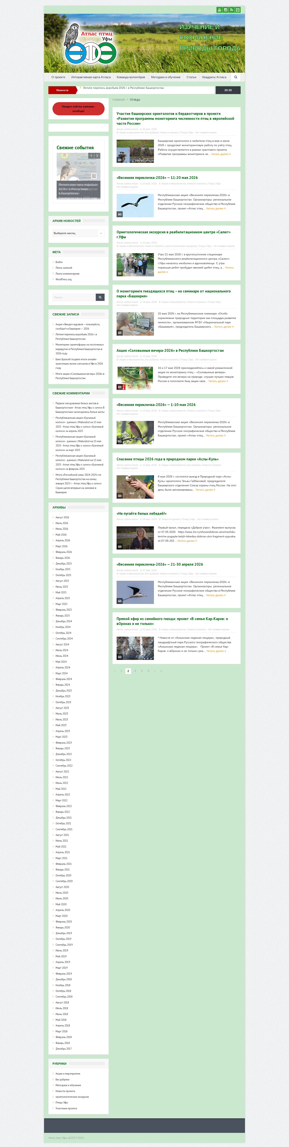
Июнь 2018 (62, 1017)
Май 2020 (61, 907)
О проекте (58, 77)
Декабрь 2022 (64, 757)
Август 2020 (62, 889)
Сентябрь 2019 (64, 947)
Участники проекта (66, 1111)
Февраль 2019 (64, 976)
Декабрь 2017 (64, 1051)
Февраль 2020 (64, 924)
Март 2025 (61, 606)
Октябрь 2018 (63, 993)
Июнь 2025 (62, 589)
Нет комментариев (205, 132)
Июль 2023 (62, 716)
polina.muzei (131, 129)
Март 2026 (61, 549)
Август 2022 (62, 774)
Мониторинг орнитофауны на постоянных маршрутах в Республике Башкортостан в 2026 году (144, 90)
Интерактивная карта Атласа (91, 77)
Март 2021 (61, 861)
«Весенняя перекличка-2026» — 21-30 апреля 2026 (160, 564)
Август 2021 (62, 837)
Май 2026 (61, 537)
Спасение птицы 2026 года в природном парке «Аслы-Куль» (168, 459)
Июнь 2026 (62, 531)
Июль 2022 (62, 780)
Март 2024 (61, 676)
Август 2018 (62, 1005)
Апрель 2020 (63, 913)
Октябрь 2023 (63, 705)
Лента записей (64, 270)
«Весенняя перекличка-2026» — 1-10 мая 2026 (156, 404)
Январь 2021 (63, 872)
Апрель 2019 (63, 965)
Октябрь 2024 (63, 635)
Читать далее (220, 154)
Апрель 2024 (63, 670)
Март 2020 (61, 918)
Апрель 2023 (63, 734)
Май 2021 (61, 849)
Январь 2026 (63, 560)
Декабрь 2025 (64, 566)
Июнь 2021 (62, 843)
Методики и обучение (165, 77)
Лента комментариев (67, 276)
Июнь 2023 (62, 722)
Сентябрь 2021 (64, 832)
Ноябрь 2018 (63, 988)
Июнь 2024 (62, 659)
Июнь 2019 (62, 953)
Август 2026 (62, 520)
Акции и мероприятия (131, 132)
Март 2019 (61, 970)
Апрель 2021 (63, 855)
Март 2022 (61, 803)
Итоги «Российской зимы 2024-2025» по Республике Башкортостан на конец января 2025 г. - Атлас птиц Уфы (78, 482)
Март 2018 (61, 1034)
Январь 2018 (63, 1045)
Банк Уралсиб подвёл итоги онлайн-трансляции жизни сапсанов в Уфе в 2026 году (79, 366)
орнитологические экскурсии (181, 246)
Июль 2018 (62, 1011)
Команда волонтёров (131, 77)
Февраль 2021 (64, 866)
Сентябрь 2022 (64, 768)
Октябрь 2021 (63, 826)
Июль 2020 (62, 895)
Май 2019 (61, 959)
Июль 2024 (62, 653)
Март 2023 (61, 739)
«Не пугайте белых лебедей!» (142, 513)
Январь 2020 (63, 930)
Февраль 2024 (64, 681)
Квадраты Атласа (214, 77)
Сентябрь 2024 (64, 641)
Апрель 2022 (63, 797)
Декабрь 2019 (64, 936)
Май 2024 (61, 664)
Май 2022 (61, 791)
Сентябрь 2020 (64, 884)
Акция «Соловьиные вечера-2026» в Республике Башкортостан (170, 350)
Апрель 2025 (63, 601)
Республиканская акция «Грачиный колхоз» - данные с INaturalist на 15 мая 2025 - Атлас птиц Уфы (78, 425)
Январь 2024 (63, 687)
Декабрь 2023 (64, 693)
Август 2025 (62, 583)
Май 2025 (61, 595)
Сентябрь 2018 (64, 999)
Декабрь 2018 (64, 982)
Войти (59, 265)
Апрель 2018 (63, 1028)
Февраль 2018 (64, 1040)
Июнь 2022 (62, 786)
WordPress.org (64, 282)
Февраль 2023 (64, 745)
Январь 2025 (63, 618)
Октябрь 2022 (63, 762)
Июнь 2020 (62, 901)
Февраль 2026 (64, 554)
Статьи (191, 77)
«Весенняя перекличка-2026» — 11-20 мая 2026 (157, 177)
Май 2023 (61, 728)
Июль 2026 (62, 526)
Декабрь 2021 (64, 820)
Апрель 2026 (63, 543)
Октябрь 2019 (63, 942)
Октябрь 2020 (63, 878)
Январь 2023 (63, 751)
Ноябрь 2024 (63, 630)
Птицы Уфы (186, 132)
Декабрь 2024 (64, 624)
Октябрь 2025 (63, 578)
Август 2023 (62, 710)
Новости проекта (169, 132)
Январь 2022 (63, 814)
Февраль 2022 (64, 809)
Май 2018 (61, 1022)
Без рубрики (152, 132)
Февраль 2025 (64, 612)
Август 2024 (62, 647)
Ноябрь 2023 (63, 699)
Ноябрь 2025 (63, 572)
